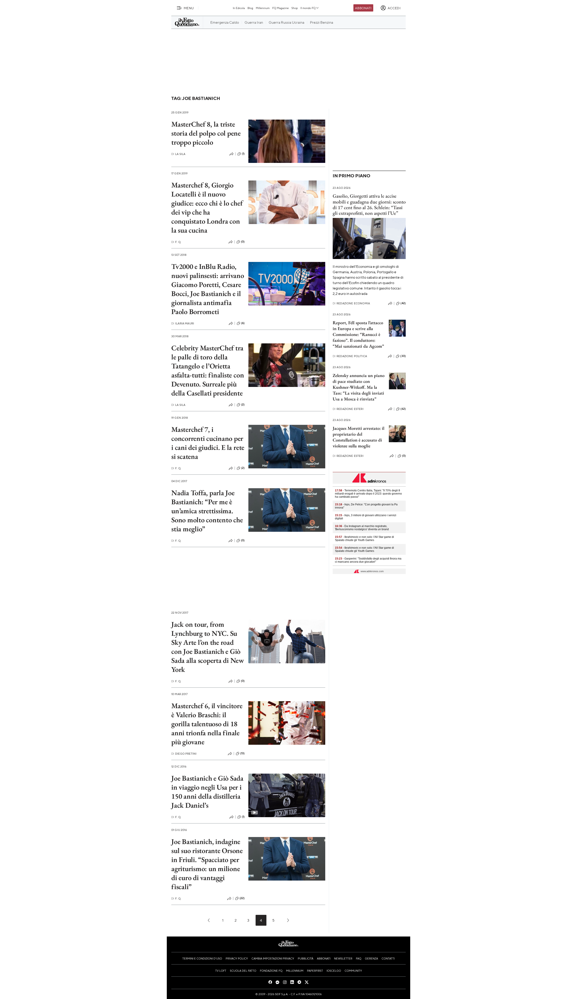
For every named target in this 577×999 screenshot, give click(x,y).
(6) (243, 323)
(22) (242, 898)
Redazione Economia (351, 303)
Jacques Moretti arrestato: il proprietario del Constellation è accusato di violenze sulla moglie (358, 437)
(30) (403, 356)
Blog (250, 8)
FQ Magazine (280, 8)
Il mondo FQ (308, 8)
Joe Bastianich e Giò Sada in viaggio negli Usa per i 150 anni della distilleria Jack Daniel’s (207, 791)
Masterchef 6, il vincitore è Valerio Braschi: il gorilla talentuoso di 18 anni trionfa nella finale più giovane (207, 724)
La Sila (178, 154)
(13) (242, 753)
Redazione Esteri (348, 409)
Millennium (263, 8)
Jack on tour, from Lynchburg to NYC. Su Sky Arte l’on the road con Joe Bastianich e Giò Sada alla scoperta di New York (207, 647)
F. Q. (176, 242)
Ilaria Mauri (182, 323)
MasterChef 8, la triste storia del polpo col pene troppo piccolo (206, 133)
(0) (243, 241)
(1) (243, 153)
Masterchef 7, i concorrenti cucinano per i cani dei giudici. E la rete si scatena (207, 443)
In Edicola (239, 8)
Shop (294, 8)
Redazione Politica (350, 356)
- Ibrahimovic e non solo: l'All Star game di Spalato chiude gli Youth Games (364, 538)
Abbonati (363, 8)
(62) (403, 408)
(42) (403, 303)
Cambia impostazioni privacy (273, 958)
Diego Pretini (184, 753)
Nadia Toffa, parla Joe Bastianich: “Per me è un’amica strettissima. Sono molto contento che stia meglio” (207, 511)
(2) (243, 404)
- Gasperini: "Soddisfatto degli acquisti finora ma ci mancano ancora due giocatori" (368, 560)
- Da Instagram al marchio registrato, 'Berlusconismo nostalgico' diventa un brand (362, 528)
